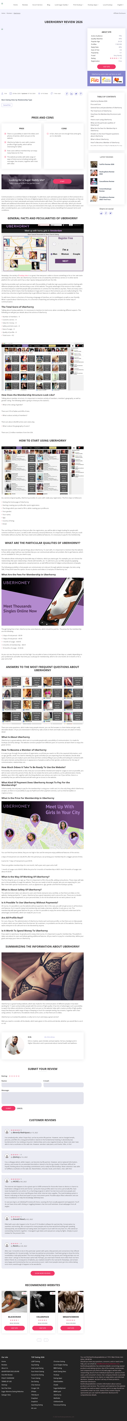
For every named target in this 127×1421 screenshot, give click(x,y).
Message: (5, 1090)
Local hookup (107, 5)
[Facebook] (67, 93)
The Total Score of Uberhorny (101, 111)
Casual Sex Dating (37, 1375)
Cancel (20, 1108)
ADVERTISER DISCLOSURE (10, 1371)
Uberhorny (57, 1395)
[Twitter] (76, 93)
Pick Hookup (77, 5)
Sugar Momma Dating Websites (12, 1391)
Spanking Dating (37, 1405)
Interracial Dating (37, 1368)
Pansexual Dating (60, 1405)
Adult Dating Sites (60, 1371)
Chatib (56, 1385)
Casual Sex (7, 105)
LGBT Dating (35, 1361)
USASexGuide (58, 1401)
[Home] (2, 3)
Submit (8, 1108)
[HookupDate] (93, 173)
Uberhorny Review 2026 (99, 101)
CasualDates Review (106, 181)
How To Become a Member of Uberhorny (105, 142)
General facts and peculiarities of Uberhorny (106, 108)
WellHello (57, 1398)
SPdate (33, 1391)
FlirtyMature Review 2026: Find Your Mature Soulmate (106, 199)
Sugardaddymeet (60, 1388)
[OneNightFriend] (106, 80)
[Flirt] (95, 80)
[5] (19, 1076)
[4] (16, 1076)
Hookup (56, 1375)
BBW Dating (58, 1368)
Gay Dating (35, 1365)
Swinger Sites (6, 1395)
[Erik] (14, 1045)
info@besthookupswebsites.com (108, 1364)
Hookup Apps (92, 5)
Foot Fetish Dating (37, 1371)
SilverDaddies (58, 1381)
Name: (4, 1081)
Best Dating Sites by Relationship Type (16, 100)
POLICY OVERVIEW (7, 1378)
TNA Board (35, 1395)
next (46, 1340)
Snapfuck (34, 1401)
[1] (10, 1076)
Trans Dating (35, 1378)
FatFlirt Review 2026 (106, 164)
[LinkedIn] (71, 93)
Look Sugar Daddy (61, 5)
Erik (29, 1037)
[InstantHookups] (93, 190)
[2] (12, 1076)
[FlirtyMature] (93, 198)
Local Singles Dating (60, 1365)
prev (39, 1340)
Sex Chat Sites (6, 1388)
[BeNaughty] (118, 80)
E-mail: (46, 1081)
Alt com (34, 1408)
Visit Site (106, 67)
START (62, 181)
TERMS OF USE (6, 1381)
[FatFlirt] (93, 164)
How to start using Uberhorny (101, 120)
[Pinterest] (81, 93)
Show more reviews (42, 1273)
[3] (14, 1076)
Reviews (25, 5)
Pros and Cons (96, 104)
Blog (48, 5)
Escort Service (37, 5)
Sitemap (4, 1385)
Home (15, 5)
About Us (4, 1368)
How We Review (6, 1375)
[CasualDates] (93, 181)
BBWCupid (57, 1391)
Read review (14, 1323)
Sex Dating (35, 1381)
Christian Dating (59, 1361)
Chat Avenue (35, 1385)
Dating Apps (58, 1378)
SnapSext (34, 1398)
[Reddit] (101, 213)
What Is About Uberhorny (100, 139)
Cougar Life (35, 1388)
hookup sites (23, 275)
